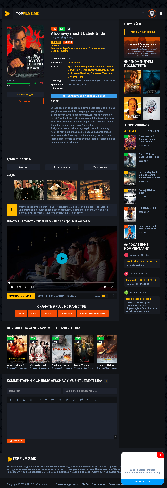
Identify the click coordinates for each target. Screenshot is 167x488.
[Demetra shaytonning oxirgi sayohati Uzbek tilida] (151, 82)
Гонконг (55, 45)
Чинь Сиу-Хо (106, 66)
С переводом (96, 48)
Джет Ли (73, 66)
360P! (21, 313)
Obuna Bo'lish (142, 482)
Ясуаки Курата (89, 70)
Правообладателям (67, 484)
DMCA (85, 484)
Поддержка (98, 484)
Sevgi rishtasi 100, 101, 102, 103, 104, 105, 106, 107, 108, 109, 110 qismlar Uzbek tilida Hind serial (142, 261)
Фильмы (56, 48)
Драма (64, 51)
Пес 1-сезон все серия (138, 299)
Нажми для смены (143, 32)
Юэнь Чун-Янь (81, 73)
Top (27, 13)
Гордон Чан (74, 62)
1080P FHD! (67, 313)
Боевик (55, 51)
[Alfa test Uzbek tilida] (151, 108)
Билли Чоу (74, 70)
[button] (11, 400)
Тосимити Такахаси (101, 73)
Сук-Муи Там (75, 76)
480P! (34, 313)
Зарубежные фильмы (74, 48)
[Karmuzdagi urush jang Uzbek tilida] (132, 82)
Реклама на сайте (119, 484)
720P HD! (49, 313)
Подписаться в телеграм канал (85, 95)
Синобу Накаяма (88, 66)
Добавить (16, 440)
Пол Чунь (103, 70)
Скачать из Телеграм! (92, 313)
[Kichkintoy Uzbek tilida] (132, 108)
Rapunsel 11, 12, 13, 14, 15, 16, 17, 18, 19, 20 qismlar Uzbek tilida (142, 280)
